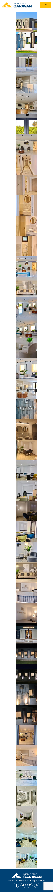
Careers (40, 880)
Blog (32, 880)
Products (24, 880)
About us (12, 880)
